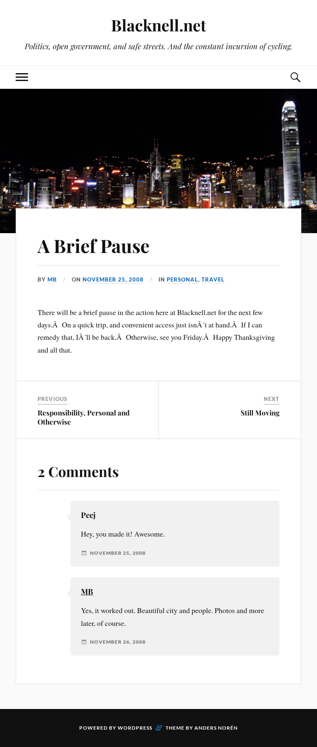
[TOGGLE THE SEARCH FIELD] (295, 77)
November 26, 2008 (118, 642)
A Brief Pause (93, 245)
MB (52, 279)
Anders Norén (216, 728)
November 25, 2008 (113, 279)
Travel (213, 279)
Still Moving (260, 412)
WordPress (135, 728)
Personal (182, 279)
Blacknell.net (158, 25)
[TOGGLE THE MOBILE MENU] (22, 77)
